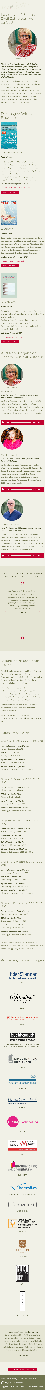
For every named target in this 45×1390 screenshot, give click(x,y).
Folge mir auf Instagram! (14, 1382)
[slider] (21, 422)
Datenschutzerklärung (9, 1378)
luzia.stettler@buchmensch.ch (13, 718)
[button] (5, 611)
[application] (21, 422)
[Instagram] (2, 1382)
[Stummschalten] (39, 422)
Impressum (23, 1378)
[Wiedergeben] (3, 422)
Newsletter (32, 1378)
